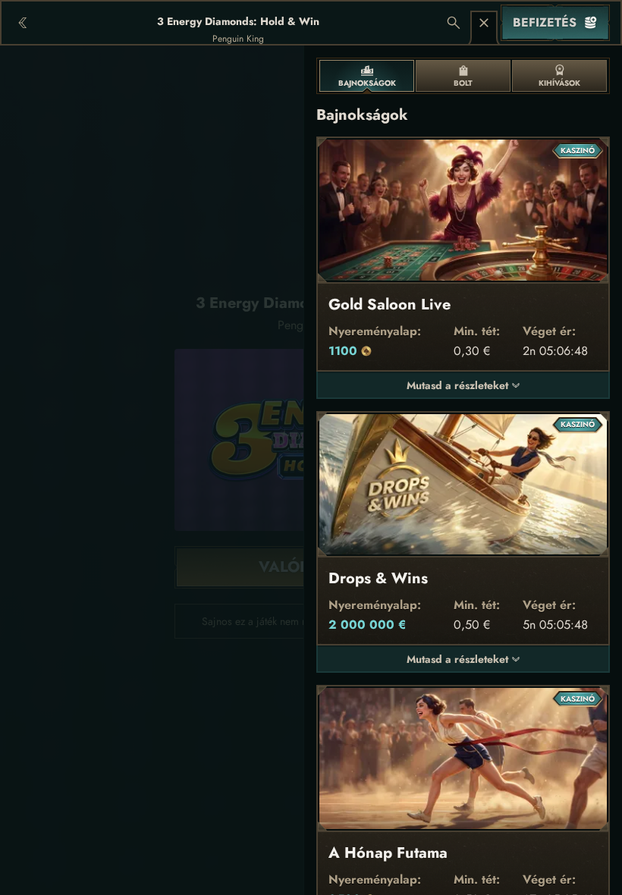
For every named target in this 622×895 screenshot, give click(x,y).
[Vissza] (22, 22)
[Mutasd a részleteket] (515, 385)
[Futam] (484, 22)
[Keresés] (453, 22)
